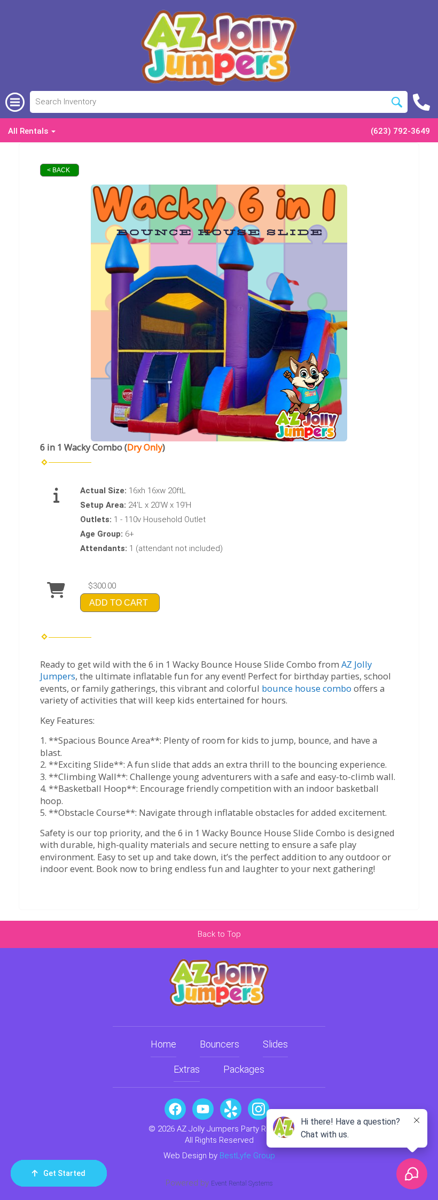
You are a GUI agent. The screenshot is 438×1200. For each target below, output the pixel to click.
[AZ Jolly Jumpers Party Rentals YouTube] (203, 1109)
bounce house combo (306, 688)
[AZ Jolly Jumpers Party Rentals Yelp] (230, 1109)
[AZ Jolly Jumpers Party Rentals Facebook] (175, 1109)
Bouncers (219, 1044)
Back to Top (219, 934)
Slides (275, 1044)
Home (163, 1044)
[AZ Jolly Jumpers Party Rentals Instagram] (258, 1109)
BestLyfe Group (247, 1155)
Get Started (64, 1173)
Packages (243, 1069)
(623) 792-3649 (400, 131)
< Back (58, 170)
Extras (187, 1069)
